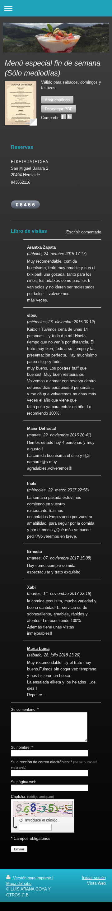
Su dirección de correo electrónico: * (54, 764)
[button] (57, 100)
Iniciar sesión (94, 877)
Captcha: (32, 796)
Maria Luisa (38, 648)
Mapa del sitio (18, 883)
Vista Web (96, 883)
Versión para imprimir (32, 878)
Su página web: (24, 782)
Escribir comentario (83, 232)
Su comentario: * (25, 709)
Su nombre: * (22, 747)
